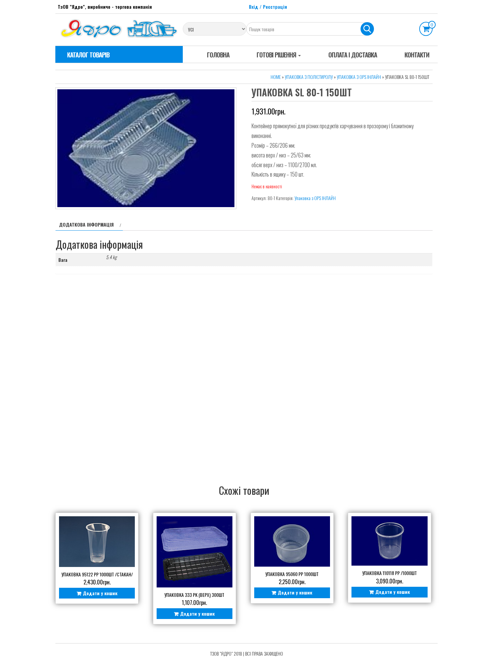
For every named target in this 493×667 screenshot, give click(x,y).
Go (367, 29)
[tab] (89, 225)
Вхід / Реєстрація (268, 6)
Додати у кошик (100, 593)
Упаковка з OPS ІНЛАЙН (359, 76)
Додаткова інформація (86, 224)
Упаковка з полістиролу (309, 76)
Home (276, 76)
